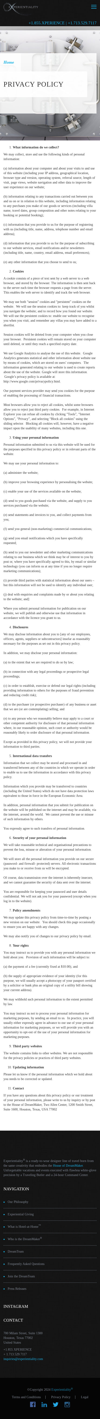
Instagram (67, 1404)
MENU (94, 7)
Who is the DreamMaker (25, 1239)
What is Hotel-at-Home (24, 1226)
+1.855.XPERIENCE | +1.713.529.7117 (63, 23)
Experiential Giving (21, 1214)
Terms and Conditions (26, 1397)
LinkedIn (44, 1404)
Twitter (56, 1404)
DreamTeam (16, 1251)
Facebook (33, 1404)
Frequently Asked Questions (26, 1264)
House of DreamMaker (68, 1165)
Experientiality (20, 8)
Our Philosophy (18, 1202)
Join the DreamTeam (21, 1276)
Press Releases (17, 1288)
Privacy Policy (60, 1397)
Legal (84, 1397)
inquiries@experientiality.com (23, 1359)
